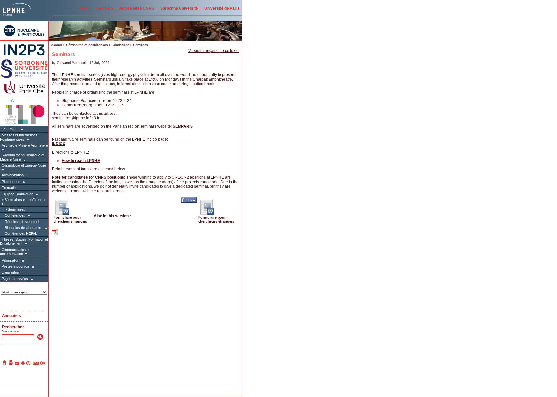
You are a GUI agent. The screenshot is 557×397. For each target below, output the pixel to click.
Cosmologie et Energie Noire (24, 165)
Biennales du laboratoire (23, 228)
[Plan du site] (23, 364)
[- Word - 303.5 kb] (206, 214)
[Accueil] (4, 364)
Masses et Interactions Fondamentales (18, 137)
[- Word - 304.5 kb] (62, 214)
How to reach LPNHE (81, 160)
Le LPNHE (10, 129)
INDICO (58, 144)
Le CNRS (104, 8)
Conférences (15, 215)
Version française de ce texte (213, 50)
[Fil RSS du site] (35, 364)
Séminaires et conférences (25, 200)
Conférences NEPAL (21, 233)
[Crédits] (28, 364)
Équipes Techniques (17, 194)
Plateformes (11, 182)
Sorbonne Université (179, 8)
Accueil (56, 45)
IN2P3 (84, 8)
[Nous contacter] (17, 364)
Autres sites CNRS (136, 8)
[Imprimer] (11, 364)
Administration (13, 175)
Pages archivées (15, 279)
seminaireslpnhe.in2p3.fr (75, 118)
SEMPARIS (183, 126)
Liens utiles (10, 272)
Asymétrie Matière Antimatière (25, 145)
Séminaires (16, 209)
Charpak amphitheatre (212, 79)
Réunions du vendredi (22, 221)
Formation (9, 188)
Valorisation (10, 260)
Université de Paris (221, 8)
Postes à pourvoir (15, 266)
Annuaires (11, 315)
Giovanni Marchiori (71, 63)
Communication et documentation (15, 252)
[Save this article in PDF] (56, 234)
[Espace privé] (43, 364)
